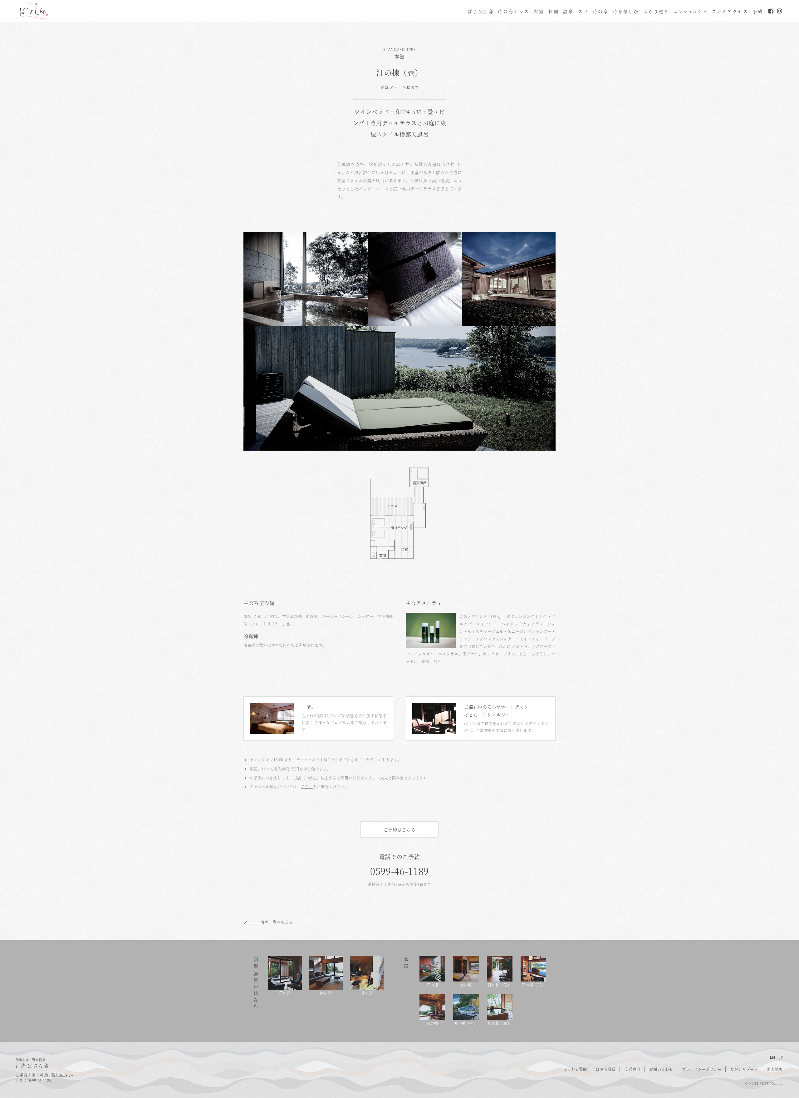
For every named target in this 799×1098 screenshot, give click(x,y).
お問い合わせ (661, 1069)
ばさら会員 (605, 1069)
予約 (757, 11)
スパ (583, 11)
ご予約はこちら (400, 829)
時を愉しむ (626, 11)
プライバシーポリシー (702, 1069)
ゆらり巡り (656, 11)
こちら (307, 786)
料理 (553, 11)
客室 (539, 11)
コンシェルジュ (690, 11)
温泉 (568, 11)
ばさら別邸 (481, 11)
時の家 (600, 11)
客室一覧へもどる (276, 922)
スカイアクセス (730, 11)
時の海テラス (513, 11)
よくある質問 (575, 1069)
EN (772, 1057)
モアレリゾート (744, 1069)
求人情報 (775, 1069)
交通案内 (632, 1069)
